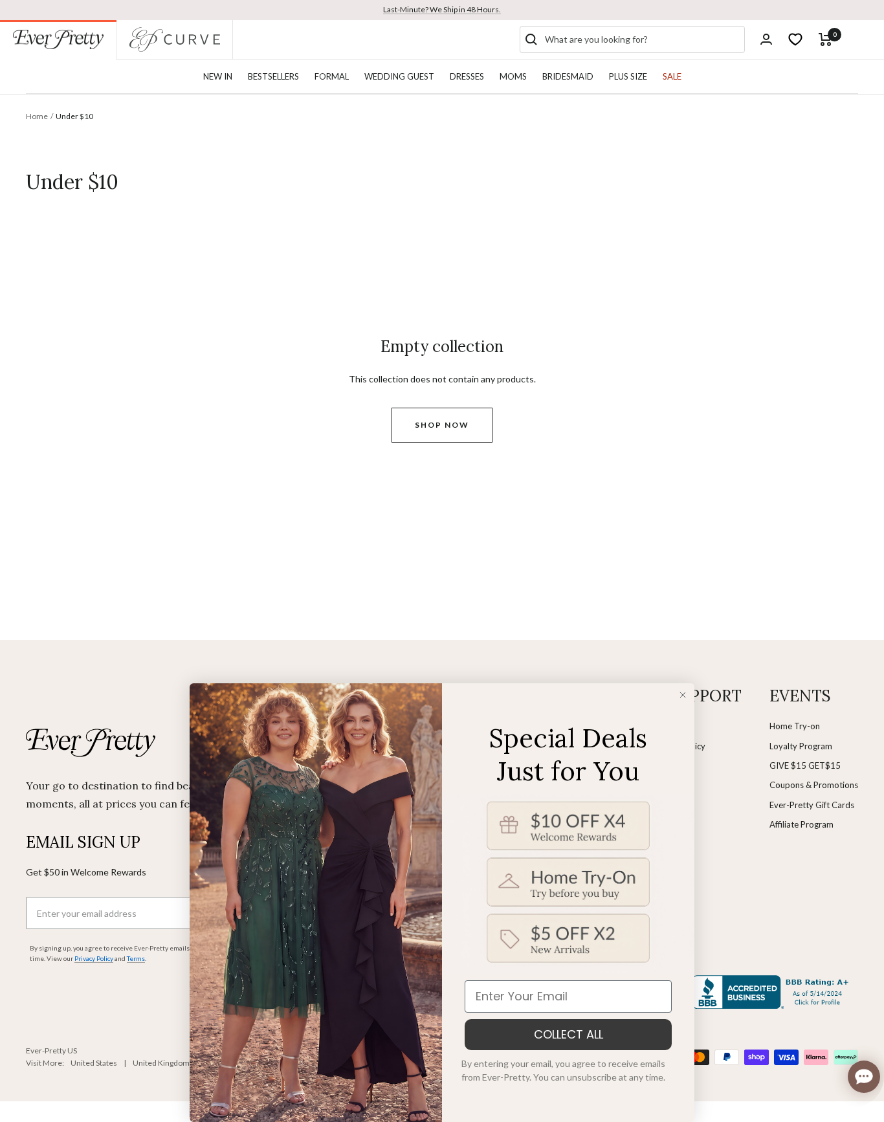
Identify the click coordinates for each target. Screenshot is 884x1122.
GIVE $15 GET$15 (805, 765)
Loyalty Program (800, 746)
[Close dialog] (682, 694)
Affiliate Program (801, 824)
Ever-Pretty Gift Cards (811, 805)
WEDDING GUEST (399, 76)
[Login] (766, 39)
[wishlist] (795, 39)
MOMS (513, 76)
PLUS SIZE (628, 76)
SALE (672, 76)
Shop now (442, 425)
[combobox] (642, 39)
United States (94, 1063)
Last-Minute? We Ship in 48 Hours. (442, 9)
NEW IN (217, 76)
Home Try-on (794, 726)
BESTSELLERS (273, 76)
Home (37, 116)
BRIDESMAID (567, 76)
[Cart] (825, 39)
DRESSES (467, 76)
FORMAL (332, 76)
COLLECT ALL (568, 1034)
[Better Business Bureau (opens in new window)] (773, 992)
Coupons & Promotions (813, 785)
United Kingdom (161, 1063)
